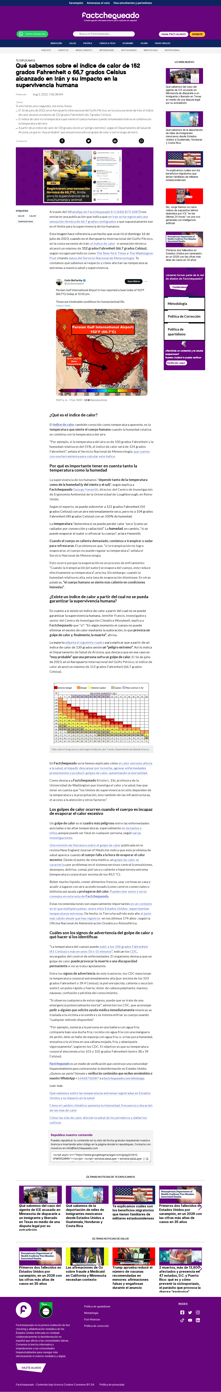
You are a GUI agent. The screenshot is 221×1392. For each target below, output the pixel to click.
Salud (72, 43)
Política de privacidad (111, 1384)
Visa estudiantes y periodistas (132, 3)
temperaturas (25, 221)
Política (87, 43)
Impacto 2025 (151, 50)
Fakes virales (162, 43)
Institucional (172, 50)
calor (32, 216)
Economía (128, 43)
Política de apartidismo (97, 1306)
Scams (144, 43)
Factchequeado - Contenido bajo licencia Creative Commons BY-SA (55, 1384)
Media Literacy (84, 50)
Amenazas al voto (98, 3)
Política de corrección (96, 1326)
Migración (56, 43)
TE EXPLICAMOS (25, 60)
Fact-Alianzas (129, 50)
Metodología (106, 50)
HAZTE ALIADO (31, 1367)
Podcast (46, 50)
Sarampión (76, 3)
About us (63, 50)
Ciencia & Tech (107, 43)
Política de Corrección (184, 316)
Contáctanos (179, 287)
